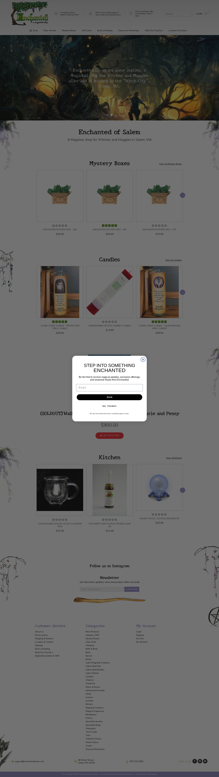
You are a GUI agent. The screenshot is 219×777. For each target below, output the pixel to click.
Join (110, 397)
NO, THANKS (109, 406)
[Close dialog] (143, 359)
